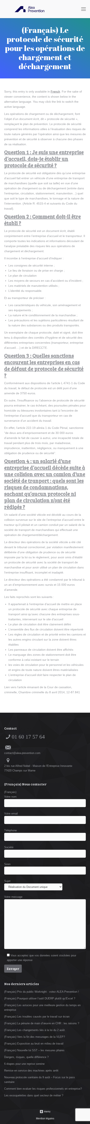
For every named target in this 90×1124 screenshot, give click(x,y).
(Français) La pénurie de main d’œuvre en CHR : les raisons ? (41, 1023)
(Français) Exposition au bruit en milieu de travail (33, 1043)
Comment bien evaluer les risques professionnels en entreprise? (43, 1088)
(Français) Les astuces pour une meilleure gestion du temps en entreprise (42, 1007)
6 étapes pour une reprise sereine (24, 1063)
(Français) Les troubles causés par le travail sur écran (36, 1016)
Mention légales (45, 1118)
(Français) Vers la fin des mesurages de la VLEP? (34, 1036)
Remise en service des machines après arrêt (31, 1070)
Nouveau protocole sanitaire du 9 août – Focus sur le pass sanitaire (39, 1080)
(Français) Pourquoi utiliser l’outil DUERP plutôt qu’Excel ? (39, 998)
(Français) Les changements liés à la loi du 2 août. (35, 1030)
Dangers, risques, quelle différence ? (26, 1057)
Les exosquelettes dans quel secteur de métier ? (33, 1095)
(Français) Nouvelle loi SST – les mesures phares (34, 1050)
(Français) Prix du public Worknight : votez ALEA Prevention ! (41, 991)
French (55, 91)
